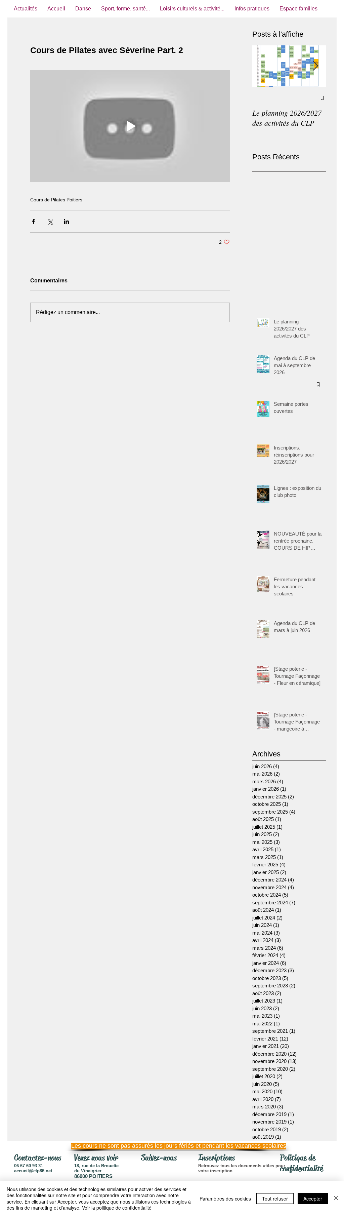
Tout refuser (275, 1198)
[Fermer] (336, 1198)
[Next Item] (315, 66)
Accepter (312, 1198)
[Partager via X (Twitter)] (50, 221)
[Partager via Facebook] (33, 221)
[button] (170, 1146)
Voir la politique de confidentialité (117, 1207)
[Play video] (130, 126)
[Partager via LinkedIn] (66, 221)
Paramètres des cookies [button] (225, 1198)
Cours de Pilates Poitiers (56, 199)
